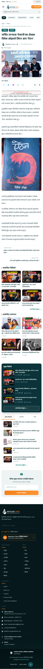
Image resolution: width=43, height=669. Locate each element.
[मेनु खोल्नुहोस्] (3, 6)
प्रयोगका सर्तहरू (23, 664)
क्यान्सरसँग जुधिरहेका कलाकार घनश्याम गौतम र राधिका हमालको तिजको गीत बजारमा (30, 333)
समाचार (12, 30)
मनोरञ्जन (8, 24)
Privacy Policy (8, 597)
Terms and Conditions (10, 601)
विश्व (5, 568)
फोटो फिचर (27, 568)
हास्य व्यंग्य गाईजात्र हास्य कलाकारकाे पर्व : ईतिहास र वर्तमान (11, 353)
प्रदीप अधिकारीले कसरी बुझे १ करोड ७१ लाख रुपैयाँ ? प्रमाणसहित (11, 286)
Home (5, 586)
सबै (4, 17)
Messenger (13, 85)
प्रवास (26, 558)
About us (6, 590)
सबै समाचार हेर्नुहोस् (21, 465)
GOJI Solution (25, 660)
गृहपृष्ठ (3, 24)
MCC (38, 17)
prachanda (12, 17)
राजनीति (6, 558)
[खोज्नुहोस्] (39, 11)
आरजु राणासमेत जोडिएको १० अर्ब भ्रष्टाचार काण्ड (10, 304)
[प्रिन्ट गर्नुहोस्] (35, 85)
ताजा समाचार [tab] (8, 417)
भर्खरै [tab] (34, 417)
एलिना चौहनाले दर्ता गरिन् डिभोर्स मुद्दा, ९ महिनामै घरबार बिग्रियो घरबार (11, 332)
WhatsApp (18, 85)
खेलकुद (6, 572)
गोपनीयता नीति (13, 664)
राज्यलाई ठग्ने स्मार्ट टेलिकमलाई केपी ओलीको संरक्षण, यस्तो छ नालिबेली (24, 458)
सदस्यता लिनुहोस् (21, 493)
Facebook (4, 85)
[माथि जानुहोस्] (30, 664)
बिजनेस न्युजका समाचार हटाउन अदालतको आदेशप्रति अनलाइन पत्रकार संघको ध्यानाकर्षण (24, 441)
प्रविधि (26, 565)
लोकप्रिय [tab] (21, 417)
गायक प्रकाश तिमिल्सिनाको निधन (30, 352)
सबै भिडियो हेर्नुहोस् (35, 309)
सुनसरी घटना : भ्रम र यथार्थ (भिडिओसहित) (29, 286)
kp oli (31, 17)
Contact (6, 594)
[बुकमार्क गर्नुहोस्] (39, 85)
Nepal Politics (22, 17)
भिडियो (5, 576)
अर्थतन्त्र (6, 561)
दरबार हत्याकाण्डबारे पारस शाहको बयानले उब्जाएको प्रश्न (30, 304)
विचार (26, 554)
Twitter (8, 85)
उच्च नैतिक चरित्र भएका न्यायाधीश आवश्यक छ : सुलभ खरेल (25, 423)
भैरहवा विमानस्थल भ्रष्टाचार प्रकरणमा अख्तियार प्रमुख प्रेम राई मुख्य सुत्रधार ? (26, 432)
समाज (5, 565)
